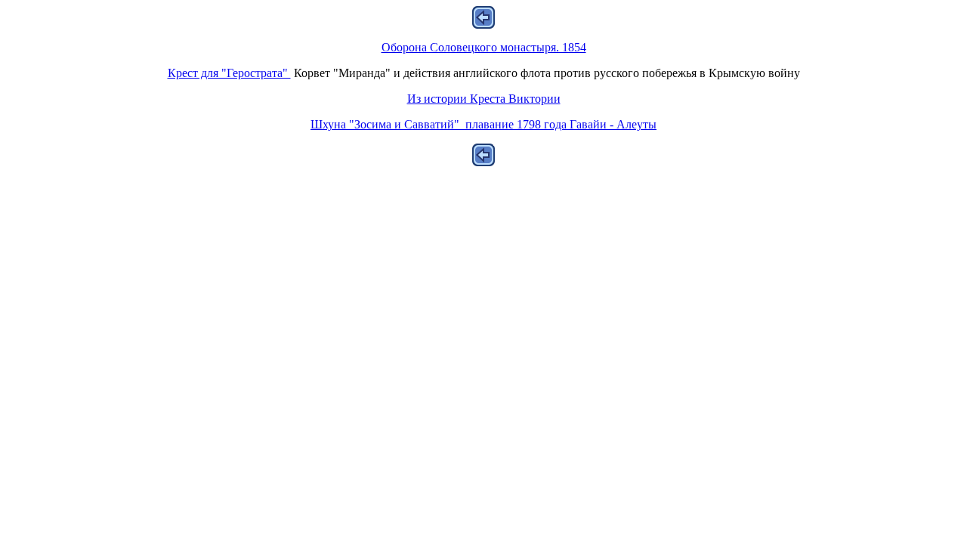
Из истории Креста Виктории (484, 98)
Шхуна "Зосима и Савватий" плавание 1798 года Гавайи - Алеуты (483, 124)
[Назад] (483, 24)
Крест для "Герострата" (229, 72)
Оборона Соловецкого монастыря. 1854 (484, 47)
